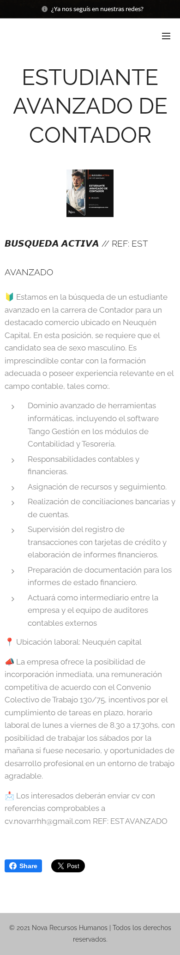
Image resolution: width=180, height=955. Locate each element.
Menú (166, 35)
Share (28, 866)
